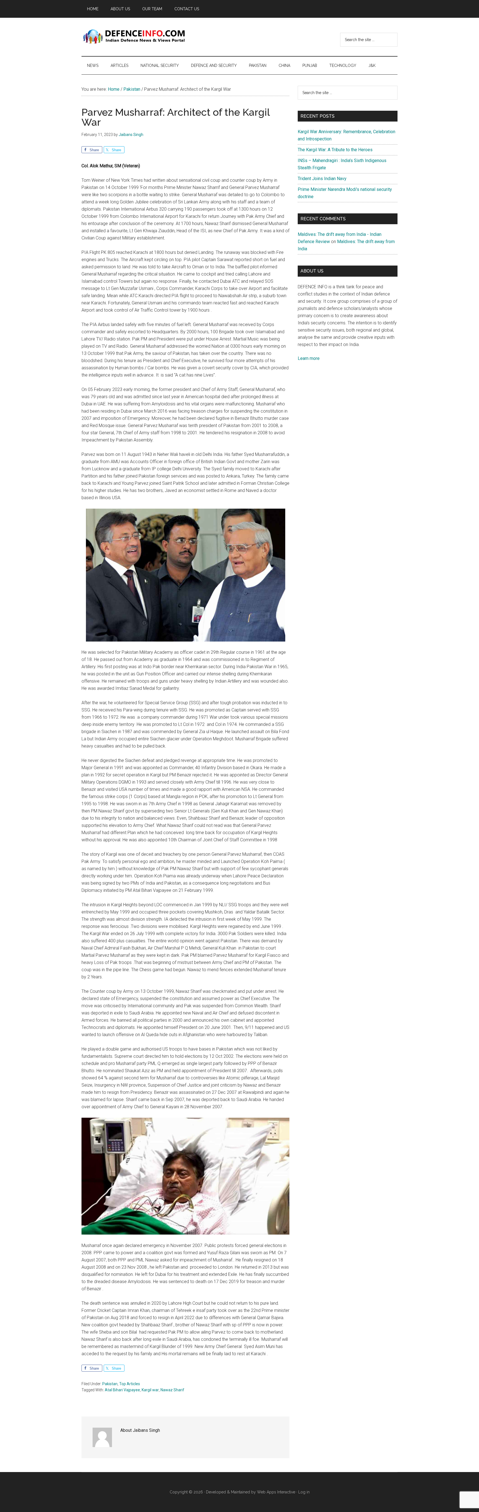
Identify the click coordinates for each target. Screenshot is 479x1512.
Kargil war (150, 1390)
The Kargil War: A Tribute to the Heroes (335, 149)
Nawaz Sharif (172, 1390)
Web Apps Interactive (276, 1492)
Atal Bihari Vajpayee (122, 1390)
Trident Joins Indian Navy (322, 178)
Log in (304, 1492)
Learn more (309, 358)
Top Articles (129, 1384)
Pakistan (110, 1384)
